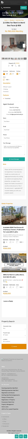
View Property (14, 221)
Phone (5, 134)
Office (4, 419)
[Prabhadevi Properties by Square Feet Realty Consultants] (14, 3)
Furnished (7, 98)
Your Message (6, 143)
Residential (5, 426)
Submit (23, 7)
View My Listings (14, 107)
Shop (4, 421)
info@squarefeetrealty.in (16, 114)
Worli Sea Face (20, 20)
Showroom (6, 423)
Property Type (6, 332)
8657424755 (16, 110)
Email (4, 126)
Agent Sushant (8, 104)
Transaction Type (7, 326)
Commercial (6, 416)
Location (5, 339)
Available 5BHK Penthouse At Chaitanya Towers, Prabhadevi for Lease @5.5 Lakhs (14, 230)
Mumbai (12, 20)
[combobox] (14, 329)
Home (6, 20)
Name (4, 118)
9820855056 (6, 7)
